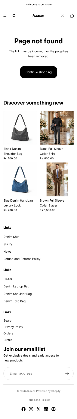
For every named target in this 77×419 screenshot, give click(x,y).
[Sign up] (67, 373)
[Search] (14, 15)
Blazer (7, 279)
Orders (8, 333)
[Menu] (5, 16)
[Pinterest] (53, 409)
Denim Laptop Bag (16, 286)
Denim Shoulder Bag (17, 294)
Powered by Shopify (48, 391)
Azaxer (30, 391)
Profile (7, 340)
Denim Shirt (11, 236)
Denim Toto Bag (14, 301)
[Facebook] (23, 409)
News (7, 251)
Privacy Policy (13, 327)
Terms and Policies (38, 399)
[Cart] (72, 15)
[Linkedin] (46, 409)
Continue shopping (38, 72)
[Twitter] (38, 409)
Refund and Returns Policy (21, 259)
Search (8, 320)
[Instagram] (31, 409)
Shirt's (7, 244)
